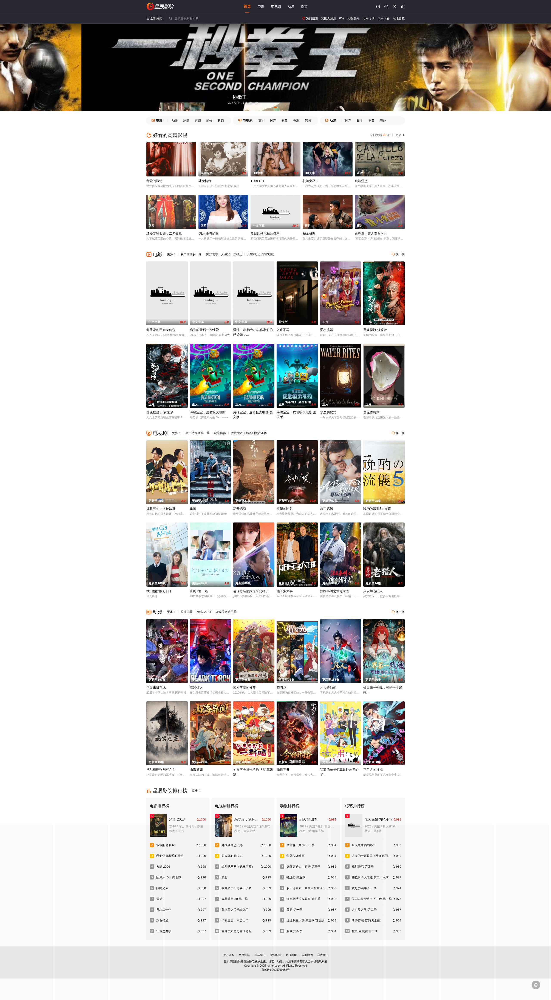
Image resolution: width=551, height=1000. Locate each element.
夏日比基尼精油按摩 (265, 233)
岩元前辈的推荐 (244, 687)
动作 (175, 120)
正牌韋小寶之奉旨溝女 (371, 233)
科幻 (221, 120)
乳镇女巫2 (310, 181)
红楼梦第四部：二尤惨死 (164, 233)
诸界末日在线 (156, 687)
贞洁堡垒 (361, 181)
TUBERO (257, 181)
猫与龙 (281, 687)
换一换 (398, 254)
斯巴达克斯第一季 (198, 433)
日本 (360, 120)
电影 (261, 6)
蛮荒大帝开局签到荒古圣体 (249, 433)
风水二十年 (163, 909)
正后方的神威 (373, 769)
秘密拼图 (309, 233)
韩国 (308, 120)
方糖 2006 (163, 866)
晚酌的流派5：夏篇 (377, 508)
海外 (383, 120)
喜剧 (198, 120)
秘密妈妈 (220, 433)
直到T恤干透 (199, 591)
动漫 (291, 6)
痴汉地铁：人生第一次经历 (224, 254)
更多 (400, 135)
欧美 (285, 120)
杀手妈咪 (326, 508)
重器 (193, 508)
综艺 (304, 6)
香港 (296, 120)
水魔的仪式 (328, 412)
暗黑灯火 (196, 687)
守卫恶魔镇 (163, 931)
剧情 (186, 120)
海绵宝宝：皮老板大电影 (207, 412)
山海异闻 (196, 769)
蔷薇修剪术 (371, 412)
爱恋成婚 (326, 330)
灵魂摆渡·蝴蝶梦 (375, 330)
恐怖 (209, 120)
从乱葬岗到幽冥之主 (160, 769)
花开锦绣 (239, 508)
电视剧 (276, 6)
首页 (247, 6)
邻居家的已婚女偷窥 (160, 330)
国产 (273, 120)
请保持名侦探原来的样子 (251, 591)
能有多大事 (285, 591)
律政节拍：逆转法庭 (160, 508)
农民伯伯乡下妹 (191, 254)
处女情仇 (204, 181)
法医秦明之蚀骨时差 (334, 591)
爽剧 (261, 120)
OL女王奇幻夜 (208, 233)
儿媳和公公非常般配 (260, 254)
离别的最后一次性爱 (204, 330)
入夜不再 (283, 330)
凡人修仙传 (328, 687)
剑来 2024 (204, 612)
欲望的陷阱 (285, 508)
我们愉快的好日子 (159, 591)
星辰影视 (160, 6)
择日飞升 (283, 769)
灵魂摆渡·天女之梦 (159, 412)
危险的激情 (154, 181)
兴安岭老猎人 (373, 591)
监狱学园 (187, 612)
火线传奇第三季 (226, 612)
